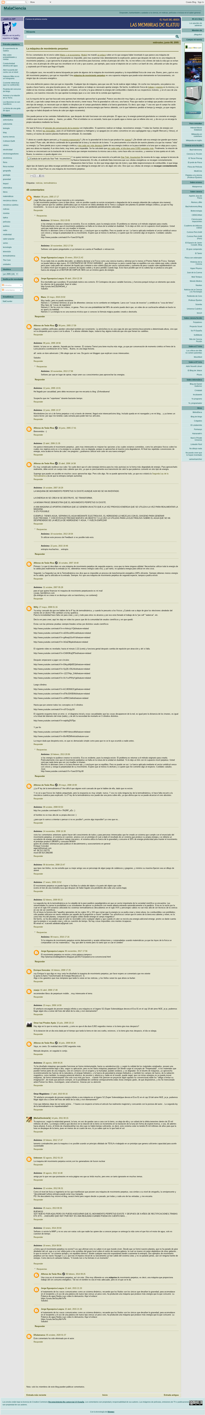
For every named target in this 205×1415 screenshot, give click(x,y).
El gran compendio (194, 249)
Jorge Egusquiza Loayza (52, 257)
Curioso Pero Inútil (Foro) (194, 237)
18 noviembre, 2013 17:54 (61, 246)
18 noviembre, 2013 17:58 (61, 371)
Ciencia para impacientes (196, 220)
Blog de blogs (196, 417)
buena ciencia (9, 137)
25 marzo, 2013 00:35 (52, 1208)
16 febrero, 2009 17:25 (61, 970)
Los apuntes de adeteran (195, 24)
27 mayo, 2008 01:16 (48, 607)
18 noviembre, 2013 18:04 (61, 534)
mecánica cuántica (10, 205)
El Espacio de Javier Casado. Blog (193, 244)
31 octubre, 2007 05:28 (53, 587)
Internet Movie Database (196, 129)
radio (5, 230)
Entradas (8, 285)
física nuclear (8, 166)
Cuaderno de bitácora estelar (193, 227)
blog (5, 132)
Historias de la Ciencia (196, 263)
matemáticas (8, 196)
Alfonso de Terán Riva (44, 325)
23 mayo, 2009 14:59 (52, 1005)
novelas (6, 213)
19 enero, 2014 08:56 (52, 1245)
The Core (7, 260)
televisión (7, 252)
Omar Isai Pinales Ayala (45, 1023)
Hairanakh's (197, 434)
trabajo (151, 87)
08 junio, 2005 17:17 (50, 197)
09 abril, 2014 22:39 (73, 278)
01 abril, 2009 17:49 (48, 990)
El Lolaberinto (196, 425)
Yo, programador (195, 403)
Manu (43, 297)
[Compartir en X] (37, 175)
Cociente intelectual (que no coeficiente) (11, 84)
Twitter (15, 38)
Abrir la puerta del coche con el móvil (10, 71)
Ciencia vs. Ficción (194, 154)
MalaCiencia (15, 8)
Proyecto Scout (196, 326)
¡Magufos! (198, 35)
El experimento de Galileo (10, 49)
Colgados (198, 421)
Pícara (199, 375)
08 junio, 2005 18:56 (52, 343)
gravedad (7, 179)
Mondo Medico (196, 281)
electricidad (7, 150)
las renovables (49, 131)
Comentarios (9, 290)
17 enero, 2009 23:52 (52, 882)
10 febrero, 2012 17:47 (53, 1140)
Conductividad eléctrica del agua (10, 64)
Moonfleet (198, 357)
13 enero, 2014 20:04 (52, 1228)
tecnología (7, 247)
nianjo (36, 990)
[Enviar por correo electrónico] (31, 175)
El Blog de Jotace (195, 370)
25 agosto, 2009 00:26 (52, 1063)
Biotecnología (196, 211)
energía (159, 87)
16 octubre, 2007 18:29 (53, 488)
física (5, 162)
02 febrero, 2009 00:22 (53, 900)
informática (7, 188)
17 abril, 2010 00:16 (59, 1094)
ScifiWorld (198, 335)
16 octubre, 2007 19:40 (68, 563)
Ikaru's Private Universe (196, 439)
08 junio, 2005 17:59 (67, 325)
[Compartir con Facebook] (40, 175)
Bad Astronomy (196, 150)
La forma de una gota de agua (11, 109)
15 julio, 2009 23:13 (65, 1023)
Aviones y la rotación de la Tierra (11, 97)
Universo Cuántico (194, 309)
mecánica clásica (10, 200)
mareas (128, 140)
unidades (7, 264)
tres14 (199, 313)
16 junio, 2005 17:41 (67, 428)
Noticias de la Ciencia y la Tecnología (193, 291)
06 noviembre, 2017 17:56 (76, 951)
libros (5, 192)
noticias (39, 183)
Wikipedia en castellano (196, 135)
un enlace (101, 55)
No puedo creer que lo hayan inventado (194, 454)
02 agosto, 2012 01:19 (53, 1158)
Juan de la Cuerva (194, 273)
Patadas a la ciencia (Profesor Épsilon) (193, 176)
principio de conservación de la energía (62, 128)
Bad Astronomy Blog (193, 206)
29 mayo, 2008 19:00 (68, 785)
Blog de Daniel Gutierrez (196, 385)
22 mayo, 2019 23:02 (56, 297)
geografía (7, 171)
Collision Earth (9, 141)
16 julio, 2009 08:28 (67, 1043)
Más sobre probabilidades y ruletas (10, 57)
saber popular (8, 239)
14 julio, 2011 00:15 (59, 1118)
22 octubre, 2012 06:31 (53, 1188)
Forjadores (197, 322)
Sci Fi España (196, 331)
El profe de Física (195, 162)
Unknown (38, 1158)
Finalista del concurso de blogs (12, 90)
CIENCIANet (197, 215)
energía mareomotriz (71, 140)
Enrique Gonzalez (42, 970)
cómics (6, 145)
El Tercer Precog (195, 158)
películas (6, 222)
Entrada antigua (171, 1395)
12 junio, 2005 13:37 (52, 410)
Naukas (199, 285)
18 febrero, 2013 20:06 (60, 754)
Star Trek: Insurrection (130, 157)
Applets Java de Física (195, 197)
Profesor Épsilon (195, 300)
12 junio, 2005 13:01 (52, 388)
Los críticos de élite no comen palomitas (193, 352)
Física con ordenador (193, 258)
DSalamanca (39, 1335)
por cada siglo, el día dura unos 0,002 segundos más (131, 148)
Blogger (111, 1412)
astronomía (7, 124)
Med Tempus (196, 277)
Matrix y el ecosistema (70, 55)
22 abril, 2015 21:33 (73, 1288)
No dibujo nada (195, 449)
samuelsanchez (195, 459)
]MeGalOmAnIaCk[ (42, 1118)
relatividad (7, 234)
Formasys (198, 429)
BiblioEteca (197, 412)
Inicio (105, 1395)
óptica (5, 218)
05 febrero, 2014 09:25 (75, 1274)
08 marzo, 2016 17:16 (59, 937)
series (5, 243)
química (6, 226)
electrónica (7, 158)
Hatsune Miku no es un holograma (11, 77)
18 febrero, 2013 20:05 (60, 220)
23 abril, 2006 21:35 (51, 443)
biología (6, 128)
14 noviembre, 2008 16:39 (54, 831)
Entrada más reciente (36, 1395)
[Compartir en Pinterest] (43, 175)
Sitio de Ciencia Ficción (195, 340)
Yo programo (196, 399)
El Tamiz (198, 253)
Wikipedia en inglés (194, 140)
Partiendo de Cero (194, 296)
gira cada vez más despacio (90, 145)
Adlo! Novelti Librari (194, 366)
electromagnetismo (11, 154)
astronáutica (8, 120)
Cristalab (198, 390)
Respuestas (42, 216)
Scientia (198, 304)
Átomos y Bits (196, 202)
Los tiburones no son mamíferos (11, 103)
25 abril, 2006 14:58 (67, 463)
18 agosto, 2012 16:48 (52, 1173)
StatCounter (7, 301)
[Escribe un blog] (34, 175)
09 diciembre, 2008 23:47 (54, 865)
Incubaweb (197, 395)
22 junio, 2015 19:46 (59, 546)
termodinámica (50, 183)
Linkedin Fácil (196, 444)
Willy (36, 607)
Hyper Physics (196, 268)
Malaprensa (197, 187)
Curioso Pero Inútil (194, 232)
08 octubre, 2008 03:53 (53, 807)
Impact (5, 184)
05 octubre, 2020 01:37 (56, 1335)
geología (6, 175)
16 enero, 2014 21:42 (74, 257)
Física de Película (195, 167)
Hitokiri (84, 55)
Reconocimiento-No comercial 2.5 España (66, 1402)
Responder (38, 210)
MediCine (198, 171)
